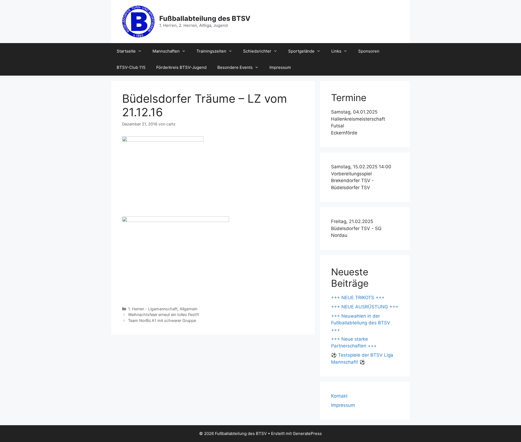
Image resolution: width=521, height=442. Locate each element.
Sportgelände (301, 51)
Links (336, 51)
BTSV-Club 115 (131, 67)
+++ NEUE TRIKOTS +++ (358, 297)
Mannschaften (166, 51)
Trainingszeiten (211, 51)
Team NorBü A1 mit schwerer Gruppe (162, 320)
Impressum (280, 67)
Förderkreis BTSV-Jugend (181, 67)
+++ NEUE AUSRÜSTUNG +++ (364, 306)
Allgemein (188, 309)
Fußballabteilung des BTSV (204, 18)
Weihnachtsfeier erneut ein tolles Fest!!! (163, 314)
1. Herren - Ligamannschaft (152, 309)
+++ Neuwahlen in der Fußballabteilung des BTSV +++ (360, 323)
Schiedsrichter (257, 51)
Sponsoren (368, 51)
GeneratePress (307, 433)
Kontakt (339, 396)
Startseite (126, 51)
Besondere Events (235, 67)
